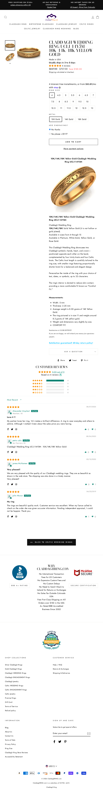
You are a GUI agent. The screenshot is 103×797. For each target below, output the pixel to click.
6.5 (86, 95)
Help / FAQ (57, 664)
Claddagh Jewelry (66, 24)
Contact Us (9, 736)
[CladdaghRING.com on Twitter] (59, 741)
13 (92, 108)
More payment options (73, 148)
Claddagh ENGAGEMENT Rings (17, 677)
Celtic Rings (87, 24)
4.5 (58, 95)
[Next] (10, 62)
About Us (8, 731)
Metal (52, 114)
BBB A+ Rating (19, 585)
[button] (55, 65)
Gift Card (8, 702)
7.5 (52, 101)
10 (87, 101)
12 (76, 108)
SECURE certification (83, 585)
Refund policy (10, 710)
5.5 (72, 95)
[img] (13, 407)
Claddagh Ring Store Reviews (16, 752)
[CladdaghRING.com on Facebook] (54, 741)
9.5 (80, 101)
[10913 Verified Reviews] (51, 649)
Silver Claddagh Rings (13, 664)
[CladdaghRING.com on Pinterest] (65, 741)
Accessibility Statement (14, 756)
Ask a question (73, 351)
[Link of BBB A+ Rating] (19, 572)
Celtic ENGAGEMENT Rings (16, 689)
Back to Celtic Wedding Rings (53, 542)
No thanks (55, 129)
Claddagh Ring (18, 24)
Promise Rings (10, 698)
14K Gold (69, 119)
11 (61, 108)
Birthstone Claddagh (41, 24)
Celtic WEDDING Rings (14, 685)
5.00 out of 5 (58, 372)
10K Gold (55, 119)
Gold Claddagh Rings (13, 669)
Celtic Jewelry (32, 28)
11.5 (69, 108)
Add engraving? (58, 125)
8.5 (66, 101)
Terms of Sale (10, 740)
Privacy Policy (10, 744)
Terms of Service (11, 706)
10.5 (53, 108)
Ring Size (54, 90)
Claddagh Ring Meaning (57, 28)
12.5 (84, 108)
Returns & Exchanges (61, 669)
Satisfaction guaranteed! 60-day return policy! (71, 342)
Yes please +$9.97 (59, 133)
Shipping (52, 72)
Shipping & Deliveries (61, 673)
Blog (76, 28)
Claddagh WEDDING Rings (15, 673)
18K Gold (82, 119)
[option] (20, 3)
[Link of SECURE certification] (83, 572)
